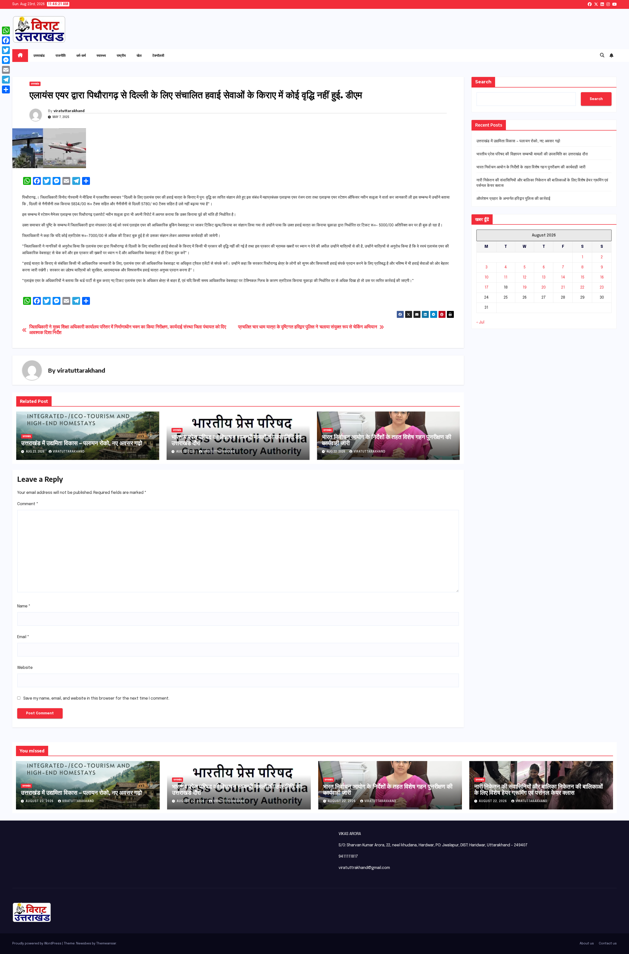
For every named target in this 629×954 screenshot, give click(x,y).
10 (486, 277)
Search (483, 82)
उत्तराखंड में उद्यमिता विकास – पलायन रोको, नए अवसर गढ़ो (81, 442)
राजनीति (61, 55)
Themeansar (106, 943)
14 (563, 277)
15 (582, 277)
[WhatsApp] (6, 30)
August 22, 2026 (191, 801)
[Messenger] (6, 60)
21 (563, 287)
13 (543, 277)
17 (486, 287)
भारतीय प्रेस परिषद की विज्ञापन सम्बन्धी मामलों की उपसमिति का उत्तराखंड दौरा (236, 439)
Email (23, 637)
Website (25, 668)
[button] (602, 55)
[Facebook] (6, 40)
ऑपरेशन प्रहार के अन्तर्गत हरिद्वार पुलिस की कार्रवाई (513, 199)
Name (23, 606)
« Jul (480, 322)
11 (505, 277)
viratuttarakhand (69, 111)
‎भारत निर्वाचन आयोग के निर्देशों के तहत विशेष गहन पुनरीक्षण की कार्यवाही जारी (386, 439)
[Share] (6, 89)
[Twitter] (6, 50)
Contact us (608, 943)
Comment (27, 504)
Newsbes (83, 943)
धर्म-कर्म (81, 55)
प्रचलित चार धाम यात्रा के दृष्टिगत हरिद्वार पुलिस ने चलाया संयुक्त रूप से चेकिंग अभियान (307, 327)
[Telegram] (6, 80)
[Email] (6, 70)
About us (587, 943)
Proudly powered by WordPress (37, 943)
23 (602, 287)
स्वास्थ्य (101, 55)
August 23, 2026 (40, 801)
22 (582, 287)
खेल (139, 55)
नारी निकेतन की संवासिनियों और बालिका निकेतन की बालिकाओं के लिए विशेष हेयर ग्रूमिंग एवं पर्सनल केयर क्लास (538, 789)
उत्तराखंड (39, 55)
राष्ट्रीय (121, 55)
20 (544, 287)
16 (602, 277)
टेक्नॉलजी (158, 55)
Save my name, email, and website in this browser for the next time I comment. (96, 698)
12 (524, 277)
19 (525, 287)
